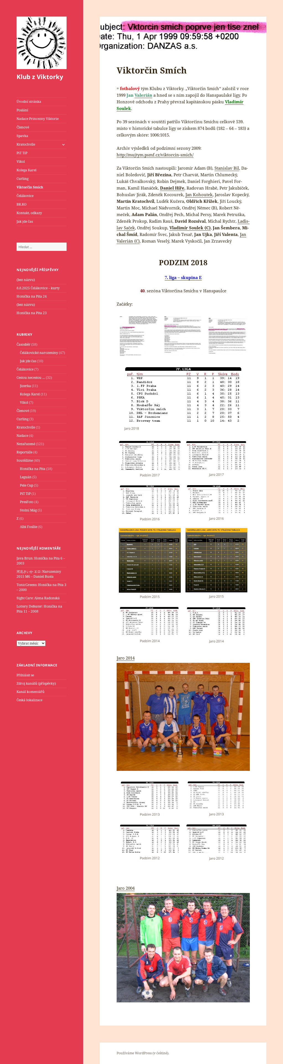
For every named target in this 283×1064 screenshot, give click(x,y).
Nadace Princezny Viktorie (38, 118)
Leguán (26, 477)
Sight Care (25, 598)
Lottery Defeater (29, 606)
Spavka (22, 135)
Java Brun (25, 558)
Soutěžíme (25, 460)
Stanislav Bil (226, 168)
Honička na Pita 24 (32, 296)
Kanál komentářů (30, 691)
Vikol (21, 161)
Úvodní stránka (29, 101)
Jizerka (25, 385)
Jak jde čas (25, 221)
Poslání (22, 110)
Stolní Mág (28, 510)
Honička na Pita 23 (32, 313)
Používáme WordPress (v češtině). (143, 1053)
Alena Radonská (47, 598)
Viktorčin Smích (30, 187)
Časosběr (23, 344)
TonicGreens (26, 584)
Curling (22, 178)
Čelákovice (25, 195)
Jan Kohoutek (199, 194)
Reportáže (24, 452)
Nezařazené (26, 444)
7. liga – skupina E (183, 277)
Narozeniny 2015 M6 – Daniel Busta (39, 574)
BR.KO (22, 204)
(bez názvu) (26, 279)
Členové (23, 127)
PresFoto (26, 502)
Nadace (22, 435)
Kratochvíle (26, 144)
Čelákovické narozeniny (39, 352)
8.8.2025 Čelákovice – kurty (38, 288)
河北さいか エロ (29, 571)
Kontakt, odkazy (29, 213)
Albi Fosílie (28, 526)
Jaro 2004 (126, 888)
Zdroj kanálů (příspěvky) (36, 683)
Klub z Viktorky (40, 76)
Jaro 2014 (126, 658)
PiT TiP (22, 153)
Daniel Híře (172, 188)
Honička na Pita (32, 468)
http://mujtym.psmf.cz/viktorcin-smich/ (155, 154)
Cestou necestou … (31, 377)
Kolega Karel (26, 170)
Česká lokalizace (29, 700)
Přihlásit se (25, 675)
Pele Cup (26, 485)
